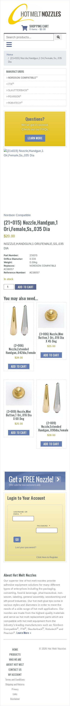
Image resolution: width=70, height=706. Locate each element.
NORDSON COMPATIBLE (23, 77)
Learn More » (24, 633)
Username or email (20, 513)
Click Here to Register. (47, 557)
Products (15, 654)
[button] (9, 45)
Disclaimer (15, 699)
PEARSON (14, 96)
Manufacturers (15, 71)
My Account (15, 674)
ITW (11, 83)
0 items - (39, 26)
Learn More (35, 138)
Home (15, 649)
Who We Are (15, 659)
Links (15, 694)
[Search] (58, 37)
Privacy (15, 689)
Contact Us (15, 669)
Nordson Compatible (17, 215)
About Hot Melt (15, 664)
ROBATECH (15, 102)
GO (17, 539)
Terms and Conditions (15, 679)
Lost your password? (25, 547)
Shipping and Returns (15, 684)
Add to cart (25, 287)
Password (43, 526)
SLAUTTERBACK (18, 90)
